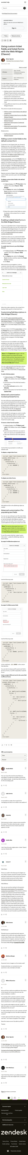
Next (19, 1098)
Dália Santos (9, 922)
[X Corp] (8, 40)
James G (8, 862)
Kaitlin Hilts (9, 840)
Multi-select (24, 173)
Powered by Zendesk (16, 1151)
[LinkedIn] (10, 40)
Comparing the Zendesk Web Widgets (11, 1050)
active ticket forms (21, 269)
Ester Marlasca (6, 1044)
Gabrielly (8, 815)
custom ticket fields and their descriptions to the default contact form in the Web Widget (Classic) (13, 319)
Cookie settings (5, 1143)
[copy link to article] (2, 40)
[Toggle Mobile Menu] (25, 2)
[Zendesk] (14, 1132)
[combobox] (14, 755)
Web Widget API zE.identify (11, 532)
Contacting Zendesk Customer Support (12, 880)
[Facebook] (5, 40)
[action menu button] (25, 768)
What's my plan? (23, 67)
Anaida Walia (9, 768)
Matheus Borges (10, 956)
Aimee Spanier (10, 59)
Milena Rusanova (10, 980)
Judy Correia (9, 793)
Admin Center (9, 184)
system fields (18, 329)
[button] (12, 1106)
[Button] (2, 745)
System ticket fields (6, 159)
